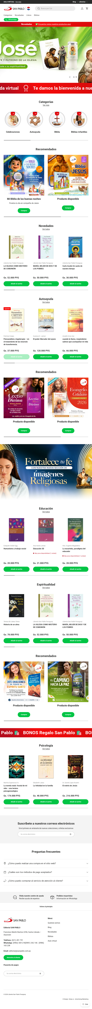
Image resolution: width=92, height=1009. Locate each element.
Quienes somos (54, 923)
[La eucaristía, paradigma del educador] (75, 530)
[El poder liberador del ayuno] (46, 320)
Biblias (36, 15)
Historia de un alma (11, 624)
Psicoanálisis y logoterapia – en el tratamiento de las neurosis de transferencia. (16, 341)
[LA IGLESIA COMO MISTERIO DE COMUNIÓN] (17, 247)
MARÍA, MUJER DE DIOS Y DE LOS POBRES (45, 267)
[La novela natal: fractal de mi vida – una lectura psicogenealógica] (17, 767)
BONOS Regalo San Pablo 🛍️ (41, 732)
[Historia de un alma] (17, 606)
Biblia (57, 132)
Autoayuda (35, 132)
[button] (87, 8)
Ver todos (46, 229)
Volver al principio (46, 906)
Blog (74, 2)
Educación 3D (38, 549)
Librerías (82, 2)
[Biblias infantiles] (79, 119)
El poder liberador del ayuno (44, 339)
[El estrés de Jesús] (75, 767)
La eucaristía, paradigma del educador (73, 550)
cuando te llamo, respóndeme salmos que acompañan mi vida (75, 340)
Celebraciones (13, 132)
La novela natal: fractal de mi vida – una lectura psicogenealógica (15, 788)
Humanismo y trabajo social (15, 549)
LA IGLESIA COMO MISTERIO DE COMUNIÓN (15, 267)
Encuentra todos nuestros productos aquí (54, 24)
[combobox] (55, 8)
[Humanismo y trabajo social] (17, 530)
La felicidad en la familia (43, 786)
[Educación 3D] (46, 530)
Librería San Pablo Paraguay (17, 994)
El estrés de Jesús (69, 786)
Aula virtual (52, 941)
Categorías (8, 15)
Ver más (17, 2)
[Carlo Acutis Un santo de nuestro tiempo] (75, 247)
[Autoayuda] (35, 119)
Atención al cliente (13, 957)
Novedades (19, 15)
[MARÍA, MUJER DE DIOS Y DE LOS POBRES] (46, 247)
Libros (28, 15)
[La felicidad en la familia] (46, 767)
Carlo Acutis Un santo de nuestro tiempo (72, 267)
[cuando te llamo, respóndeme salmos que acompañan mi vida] (75, 320)
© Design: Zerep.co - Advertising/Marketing (75, 999)
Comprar (24, 211)
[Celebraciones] (13, 119)
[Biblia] (57, 119)
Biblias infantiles (79, 132)
